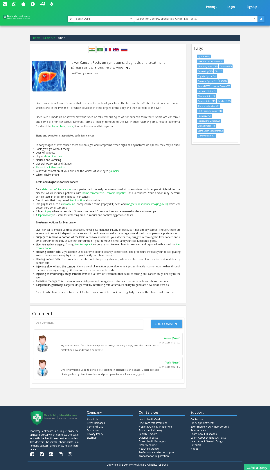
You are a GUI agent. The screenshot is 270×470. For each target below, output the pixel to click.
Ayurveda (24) (204, 56)
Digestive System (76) (207, 76)
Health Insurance (149, 448)
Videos (194, 448)
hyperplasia (59, 126)
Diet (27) (218, 71)
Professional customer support (157, 452)
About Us (92, 419)
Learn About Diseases (203, 434)
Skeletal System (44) (206, 126)
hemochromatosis (93, 193)
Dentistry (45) (226, 66)
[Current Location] (71, 19)
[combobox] (104, 19)
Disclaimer (93, 430)
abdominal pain (53, 156)
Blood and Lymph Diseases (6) (210, 61)
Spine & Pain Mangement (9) (210, 130)
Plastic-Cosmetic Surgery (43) (210, 111)
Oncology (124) (224, 101)
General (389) (204, 86)
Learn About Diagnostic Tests (208, 437)
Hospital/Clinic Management (155, 426)
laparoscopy (45, 215)
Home (36, 38)
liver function (77, 200)
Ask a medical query (150, 430)
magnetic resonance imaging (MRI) (147, 204)
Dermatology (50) (205, 71)
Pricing (210, 7)
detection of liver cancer (56, 189)
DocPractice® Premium (153, 423)
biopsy (47, 211)
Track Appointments (202, 423)
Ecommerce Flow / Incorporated (209, 426)
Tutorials (195, 445)
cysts (70, 126)
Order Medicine (148, 445)
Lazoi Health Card (149, 419)
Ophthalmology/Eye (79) (208, 106)
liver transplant (83, 244)
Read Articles (198, 430)
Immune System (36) (221, 86)
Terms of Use (95, 426)
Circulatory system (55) (207, 66)
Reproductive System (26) (209, 121)
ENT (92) (223, 81)
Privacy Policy (95, 434)
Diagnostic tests (148, 437)
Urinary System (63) (206, 135)
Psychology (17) (204, 116)
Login (231, 7)
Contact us (196, 419)
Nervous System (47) (206, 101)
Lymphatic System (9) (207, 91)
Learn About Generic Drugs (206, 441)
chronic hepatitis (117, 193)
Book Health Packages (152, 441)
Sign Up (252, 7)
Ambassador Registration (154, 456)
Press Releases (96, 423)
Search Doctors (148, 434)
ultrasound (68, 204)
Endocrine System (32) (207, 81)
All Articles (49, 38)
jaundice (115, 171)
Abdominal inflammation (50, 167)
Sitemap (92, 437)
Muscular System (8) (206, 96)
